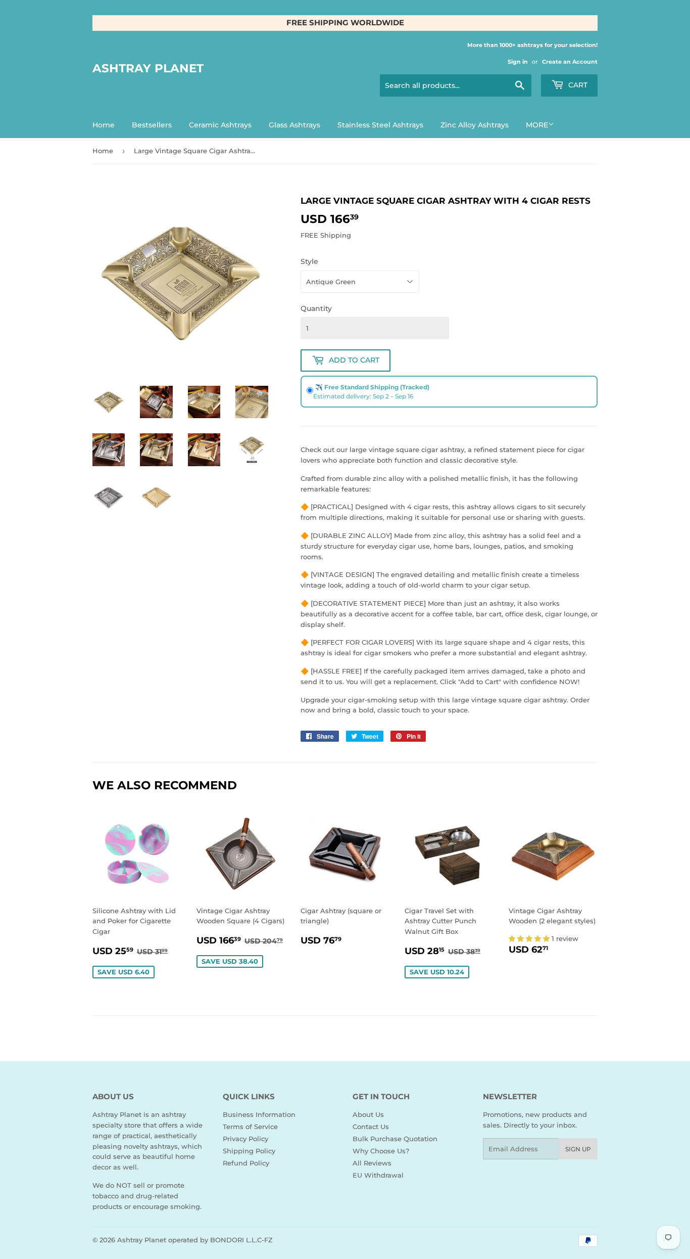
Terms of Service (250, 1126)
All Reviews (372, 1163)
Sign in (518, 61)
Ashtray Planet (148, 68)
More (537, 124)
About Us (368, 1114)
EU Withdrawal (378, 1175)
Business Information (259, 1114)
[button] (530, 938)
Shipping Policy (249, 1151)
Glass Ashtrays (294, 124)
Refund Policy (246, 1163)
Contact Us (371, 1126)
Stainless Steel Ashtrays (380, 124)
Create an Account (570, 61)
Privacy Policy (245, 1139)
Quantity (316, 308)
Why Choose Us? (381, 1151)
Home (103, 124)
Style (309, 261)
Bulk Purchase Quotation (395, 1139)
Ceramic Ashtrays (220, 124)
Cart (576, 84)
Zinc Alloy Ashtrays (474, 124)
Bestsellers (152, 124)
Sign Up (578, 1149)
